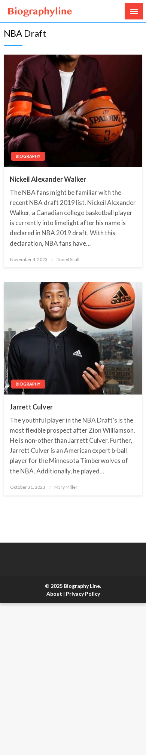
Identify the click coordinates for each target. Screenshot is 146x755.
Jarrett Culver (31, 407)
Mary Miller (65, 487)
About (54, 593)
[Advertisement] (73, 679)
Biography (28, 156)
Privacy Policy (83, 593)
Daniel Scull (68, 259)
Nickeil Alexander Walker (48, 179)
